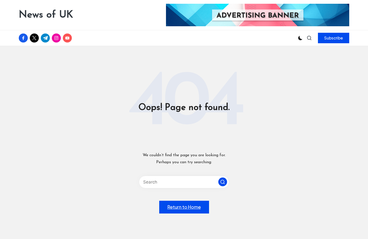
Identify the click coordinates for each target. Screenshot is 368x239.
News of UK (46, 15)
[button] (333, 38)
